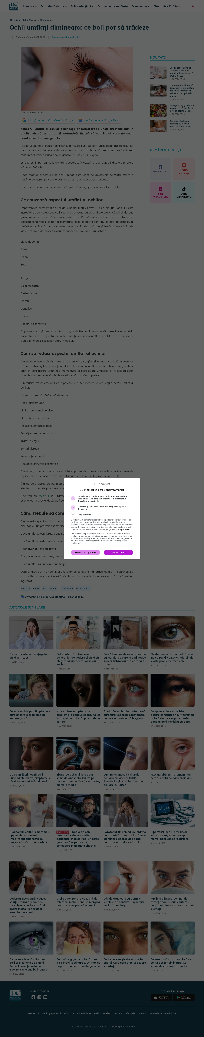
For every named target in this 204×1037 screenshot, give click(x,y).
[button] (102, 515)
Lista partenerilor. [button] (124, 529)
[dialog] (102, 518)
